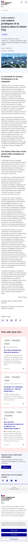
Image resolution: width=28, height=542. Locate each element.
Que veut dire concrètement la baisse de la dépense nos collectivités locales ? (13, 425)
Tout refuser (14, 534)
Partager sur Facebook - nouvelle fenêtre (2, 320)
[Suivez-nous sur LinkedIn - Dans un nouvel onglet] (7, 480)
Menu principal (25, 2)
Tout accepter (14, 530)
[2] (20, 282)
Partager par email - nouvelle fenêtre (15, 320)
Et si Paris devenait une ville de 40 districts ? (12, 351)
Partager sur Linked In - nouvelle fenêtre (11, 320)
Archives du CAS (13, 489)
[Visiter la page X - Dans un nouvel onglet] (2, 480)
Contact (14, 487)
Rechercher (21, 2)
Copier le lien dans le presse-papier (20, 320)
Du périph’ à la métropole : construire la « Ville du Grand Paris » (14, 389)
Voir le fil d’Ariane (5, 10)
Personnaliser (14, 539)
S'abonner (5, 467)
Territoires (4, 34)
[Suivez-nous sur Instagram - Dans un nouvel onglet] (11, 480)
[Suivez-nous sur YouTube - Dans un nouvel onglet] (15, 480)
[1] (8, 203)
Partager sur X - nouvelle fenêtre (7, 320)
